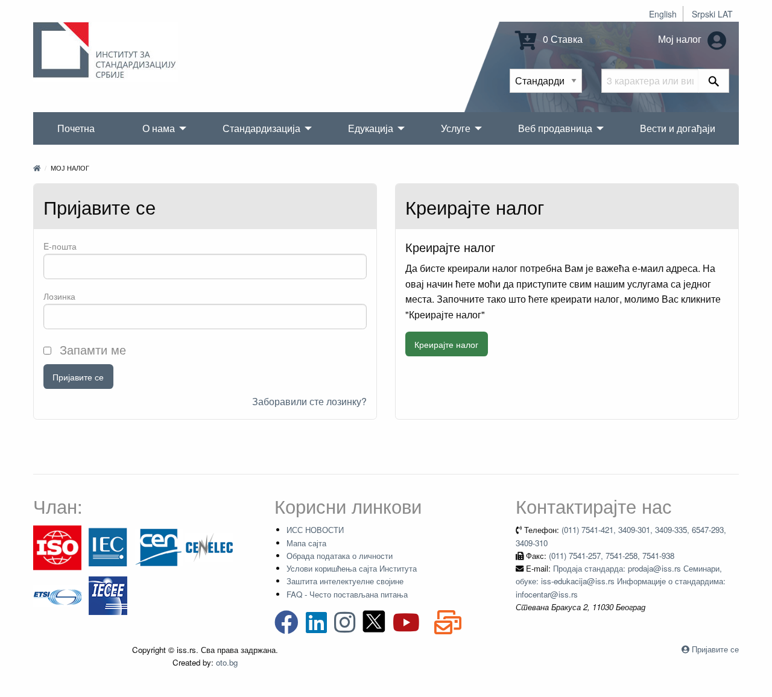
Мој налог (681, 39)
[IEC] (108, 546)
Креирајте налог (446, 344)
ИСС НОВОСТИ (315, 529)
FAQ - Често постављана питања (347, 594)
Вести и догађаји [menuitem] (677, 128)
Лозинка (59, 296)
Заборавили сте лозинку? (309, 401)
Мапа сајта (306, 543)
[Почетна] (36, 167)
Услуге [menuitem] (455, 128)
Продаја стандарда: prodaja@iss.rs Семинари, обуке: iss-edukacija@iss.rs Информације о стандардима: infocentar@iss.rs (621, 581)
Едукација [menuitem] (370, 128)
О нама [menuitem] (158, 128)
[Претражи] (713, 81)
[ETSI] (57, 595)
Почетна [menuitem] (76, 128)
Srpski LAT (712, 14)
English (663, 14)
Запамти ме (91, 349)
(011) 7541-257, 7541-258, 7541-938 (611, 555)
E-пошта (60, 246)
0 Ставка (561, 39)
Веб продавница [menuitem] (555, 128)
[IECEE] (108, 595)
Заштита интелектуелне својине (344, 581)
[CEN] (158, 546)
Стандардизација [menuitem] (261, 128)
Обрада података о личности (339, 555)
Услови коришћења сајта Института (351, 568)
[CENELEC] (209, 546)
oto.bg (227, 662)
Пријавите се (78, 376)
